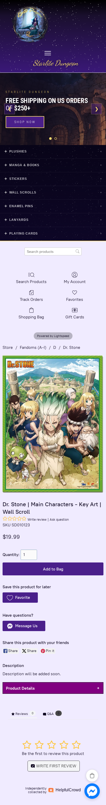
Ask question (59, 519)
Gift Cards (74, 317)
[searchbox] (52, 251)
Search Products (31, 281)
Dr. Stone (71, 347)
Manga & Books (53, 165)
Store (8, 347)
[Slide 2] (55, 138)
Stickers (53, 178)
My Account (75, 281)
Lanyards (53, 220)
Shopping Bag (31, 317)
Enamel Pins (53, 206)
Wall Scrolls (53, 192)
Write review (37, 519)
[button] (20, 597)
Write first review (55, 765)
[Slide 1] (50, 138)
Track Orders (31, 299)
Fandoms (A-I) (33, 347)
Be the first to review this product (53, 753)
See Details (27, 118)
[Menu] (47, 53)
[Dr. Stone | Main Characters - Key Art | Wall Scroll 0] (53, 424)
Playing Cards (53, 233)
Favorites (74, 299)
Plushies (53, 151)
